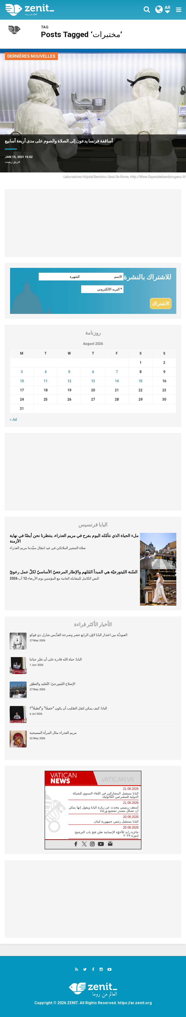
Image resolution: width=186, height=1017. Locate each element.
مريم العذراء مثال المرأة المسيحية (53, 733)
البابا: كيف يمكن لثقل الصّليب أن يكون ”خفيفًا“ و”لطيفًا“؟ (68, 708)
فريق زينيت (12, 161)
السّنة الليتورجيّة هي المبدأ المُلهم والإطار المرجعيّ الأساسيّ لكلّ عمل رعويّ (74, 571)
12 (69, 381)
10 (22, 381)
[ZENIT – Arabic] (52, 10)
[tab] (69, 778)
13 (93, 381)
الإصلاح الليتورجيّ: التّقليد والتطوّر (52, 684)
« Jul (13, 419)
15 (140, 381)
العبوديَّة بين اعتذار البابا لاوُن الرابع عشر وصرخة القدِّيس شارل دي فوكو (78, 635)
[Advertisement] (93, 223)
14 (117, 381)
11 (45, 381)
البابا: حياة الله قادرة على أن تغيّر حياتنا (56, 659)
